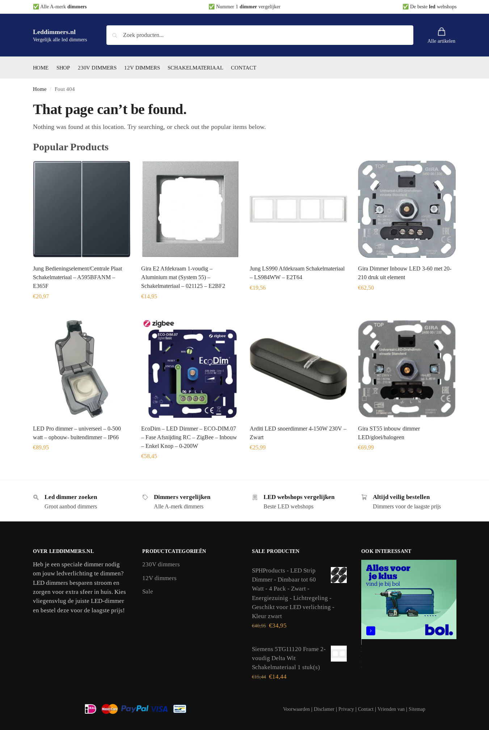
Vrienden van (391, 709)
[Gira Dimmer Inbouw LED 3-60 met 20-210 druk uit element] (407, 209)
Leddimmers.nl (54, 31)
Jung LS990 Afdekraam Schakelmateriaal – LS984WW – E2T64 (297, 272)
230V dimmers (161, 564)
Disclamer (324, 709)
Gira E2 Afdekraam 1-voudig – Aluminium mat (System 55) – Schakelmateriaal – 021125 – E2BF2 (183, 277)
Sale (147, 591)
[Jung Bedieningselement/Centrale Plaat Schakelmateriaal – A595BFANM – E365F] (82, 209)
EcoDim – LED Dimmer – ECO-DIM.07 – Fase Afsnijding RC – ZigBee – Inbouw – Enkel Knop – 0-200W (189, 437)
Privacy (346, 709)
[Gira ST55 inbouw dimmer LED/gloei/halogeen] (407, 369)
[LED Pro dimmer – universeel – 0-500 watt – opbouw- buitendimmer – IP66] (82, 369)
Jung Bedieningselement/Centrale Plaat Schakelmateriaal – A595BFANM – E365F (77, 277)
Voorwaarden (296, 709)
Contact (366, 709)
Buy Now (81, 313)
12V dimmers (159, 578)
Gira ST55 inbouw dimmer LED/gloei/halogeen (389, 432)
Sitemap (417, 709)
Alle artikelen (441, 41)
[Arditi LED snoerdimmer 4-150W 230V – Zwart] (298, 369)
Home (40, 89)
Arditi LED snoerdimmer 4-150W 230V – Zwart (298, 432)
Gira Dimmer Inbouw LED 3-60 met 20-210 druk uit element (404, 272)
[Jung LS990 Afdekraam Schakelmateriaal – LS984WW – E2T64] (298, 209)
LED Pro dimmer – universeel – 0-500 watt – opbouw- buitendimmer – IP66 (77, 432)
